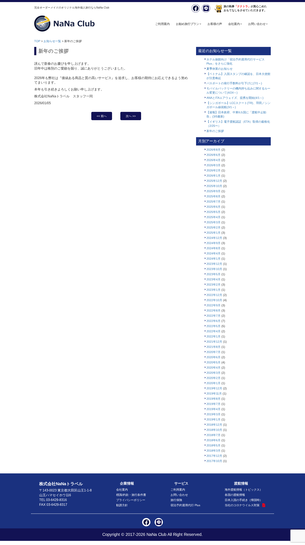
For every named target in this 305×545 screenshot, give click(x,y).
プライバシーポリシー (130, 500)
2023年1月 (213, 289)
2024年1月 (213, 258)
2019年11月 (214, 393)
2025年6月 (213, 206)
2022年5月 (213, 326)
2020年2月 (213, 378)
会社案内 (234, 24)
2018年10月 (214, 429)
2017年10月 (214, 461)
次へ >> (131, 116)
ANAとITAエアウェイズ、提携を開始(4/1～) (235, 97)
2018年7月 (213, 435)
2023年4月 (213, 279)
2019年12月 (214, 388)
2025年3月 (213, 222)
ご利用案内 (162, 24)
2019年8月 (213, 398)
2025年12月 (214, 180)
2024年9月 (213, 243)
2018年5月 (213, 445)
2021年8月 (213, 346)
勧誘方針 (122, 505)
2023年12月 (214, 263)
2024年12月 (214, 238)
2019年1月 (213, 419)
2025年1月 (213, 232)
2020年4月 (213, 367)
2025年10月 (214, 186)
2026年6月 (213, 154)
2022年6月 (213, 321)
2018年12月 (214, 424)
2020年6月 (213, 357)
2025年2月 (213, 227)
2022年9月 (213, 305)
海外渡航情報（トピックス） (243, 489)
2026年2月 (213, 170)
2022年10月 (214, 300)
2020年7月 (213, 352)
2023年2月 (213, 284)
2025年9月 (213, 191)
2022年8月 (213, 310)
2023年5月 (213, 274)
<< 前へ (102, 116)
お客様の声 (214, 24)
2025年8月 (213, 196)
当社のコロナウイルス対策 (242, 505)
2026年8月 (213, 149)
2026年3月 (213, 165)
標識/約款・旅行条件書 (131, 494)
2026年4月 (213, 160)
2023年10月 (214, 269)
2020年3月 (213, 372)
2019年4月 (213, 409)
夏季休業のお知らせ (219, 68)
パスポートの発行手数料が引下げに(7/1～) (234, 83)
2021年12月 (214, 341)
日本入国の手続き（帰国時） (243, 500)
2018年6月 (213, 440)
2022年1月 (213, 336)
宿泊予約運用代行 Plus (185, 505)
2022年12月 (214, 295)
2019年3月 (213, 414)
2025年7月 (213, 201)
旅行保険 (176, 500)
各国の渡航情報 (235, 494)
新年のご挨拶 (215, 131)
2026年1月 (213, 175)
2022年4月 (213, 331)
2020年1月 (213, 383)
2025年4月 (213, 217)
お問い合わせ (257, 24)
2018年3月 (213, 450)
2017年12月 (214, 455)
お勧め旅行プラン (187, 24)
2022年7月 (213, 315)
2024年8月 (213, 248)
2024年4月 (213, 253)
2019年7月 (213, 404)
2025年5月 (213, 212)
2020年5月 (213, 362)
